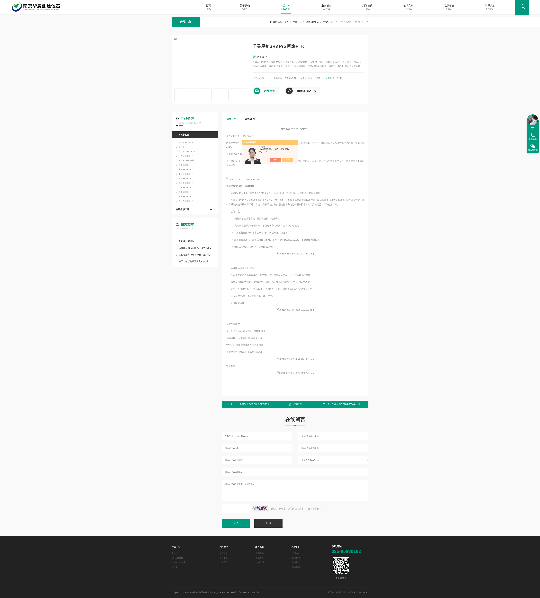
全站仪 (174, 553)
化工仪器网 (340, 592)
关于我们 (245, 7)
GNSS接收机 (312, 22)
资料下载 (224, 558)
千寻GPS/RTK (330, 22)
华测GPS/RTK (185, 187)
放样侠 (181, 147)
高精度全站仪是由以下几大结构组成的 (196, 248)
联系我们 (490, 7)
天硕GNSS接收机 (186, 160)
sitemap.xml (363, 592)
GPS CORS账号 (179, 562)
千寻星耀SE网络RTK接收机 (346, 404)
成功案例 (260, 562)
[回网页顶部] (532, 129)
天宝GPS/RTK (185, 196)
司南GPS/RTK (185, 165)
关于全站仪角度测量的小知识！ (194, 261)
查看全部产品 (182, 209)
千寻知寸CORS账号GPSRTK (254, 404)
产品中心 (286, 7)
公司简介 (296, 553)
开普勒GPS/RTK (186, 142)
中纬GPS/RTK (185, 169)
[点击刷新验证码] (260, 508)
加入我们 (296, 567)
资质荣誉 (296, 562)
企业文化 (296, 558)
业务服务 (326, 7)
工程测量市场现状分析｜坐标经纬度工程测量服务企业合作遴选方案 (196, 254)
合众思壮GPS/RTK (187, 151)
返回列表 (297, 404)
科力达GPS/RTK (186, 156)
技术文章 (408, 7)
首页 (208, 7)
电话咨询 (533, 139)
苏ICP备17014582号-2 (249, 592)
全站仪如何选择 (186, 241)
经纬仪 (174, 567)
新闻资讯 (367, 7)
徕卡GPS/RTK (185, 192)
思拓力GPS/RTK (186, 201)
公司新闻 (224, 553)
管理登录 (352, 592)
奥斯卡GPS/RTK (186, 183)
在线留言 (449, 7)
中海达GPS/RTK (186, 174)
